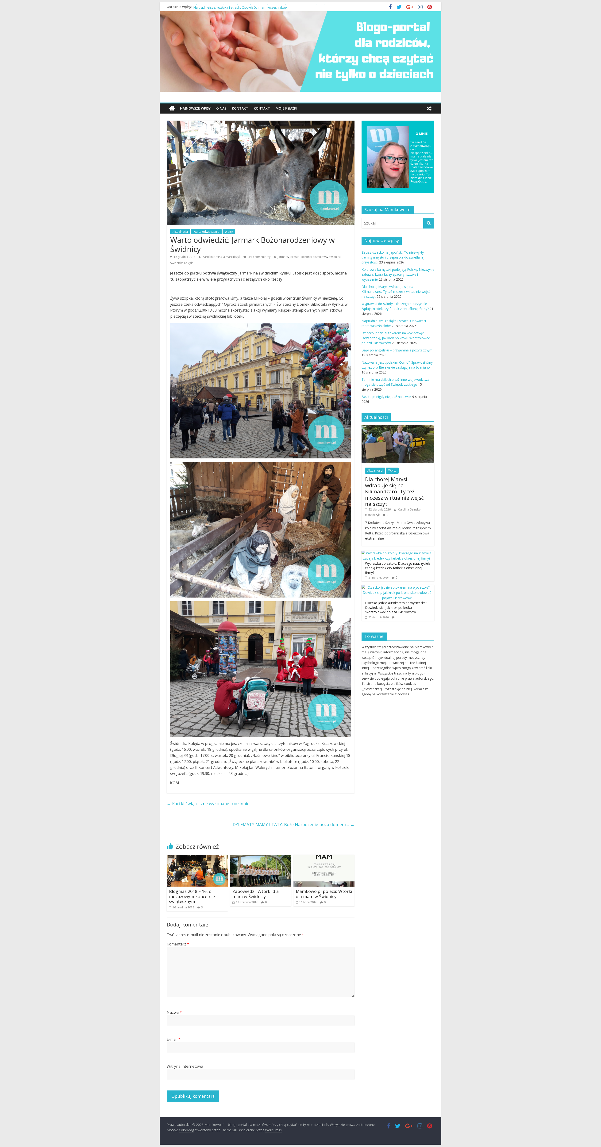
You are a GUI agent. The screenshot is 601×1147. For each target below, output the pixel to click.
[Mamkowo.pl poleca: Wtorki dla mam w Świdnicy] (323, 857)
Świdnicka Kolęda (181, 263)
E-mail (174, 1039)
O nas (221, 108)
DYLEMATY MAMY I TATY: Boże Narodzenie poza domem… (293, 824)
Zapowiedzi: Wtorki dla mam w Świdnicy (255, 893)
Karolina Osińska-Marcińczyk (222, 257)
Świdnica (335, 257)
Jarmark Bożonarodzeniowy (308, 257)
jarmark (283, 257)
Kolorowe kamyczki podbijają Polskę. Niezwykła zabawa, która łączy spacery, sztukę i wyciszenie (398, 274)
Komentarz (178, 944)
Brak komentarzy (258, 257)
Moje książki (286, 108)
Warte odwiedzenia (206, 232)
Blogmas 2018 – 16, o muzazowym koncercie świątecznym (192, 896)
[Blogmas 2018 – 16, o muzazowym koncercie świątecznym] (197, 857)
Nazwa (174, 1012)
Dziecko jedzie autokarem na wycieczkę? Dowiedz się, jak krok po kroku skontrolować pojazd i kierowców (396, 338)
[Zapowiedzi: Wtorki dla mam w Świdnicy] (260, 857)
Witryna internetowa (185, 1066)
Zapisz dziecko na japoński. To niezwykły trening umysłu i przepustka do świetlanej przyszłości (393, 257)
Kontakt (240, 108)
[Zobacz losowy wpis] (429, 108)
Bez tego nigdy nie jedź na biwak (386, 396)
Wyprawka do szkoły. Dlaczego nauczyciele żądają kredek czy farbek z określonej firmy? (260, 6)
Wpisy (229, 232)
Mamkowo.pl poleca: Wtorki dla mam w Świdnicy (324, 893)
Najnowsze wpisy (195, 108)
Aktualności (180, 232)
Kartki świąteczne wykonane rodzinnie (208, 803)
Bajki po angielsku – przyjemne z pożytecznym (397, 350)
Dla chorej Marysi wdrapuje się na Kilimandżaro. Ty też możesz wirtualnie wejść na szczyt (396, 291)
